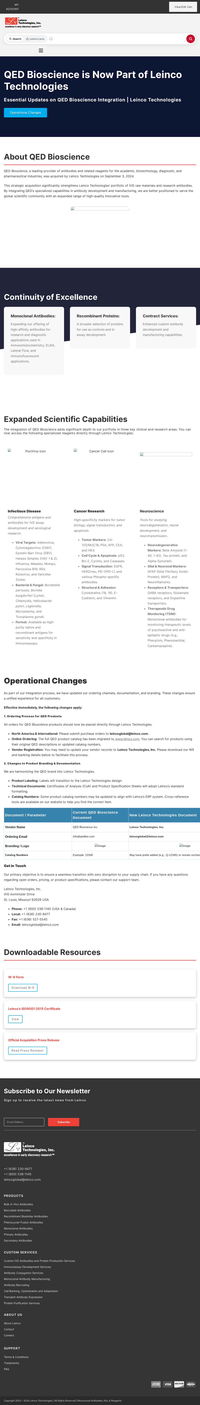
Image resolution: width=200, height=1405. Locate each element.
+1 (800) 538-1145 (17, 1174)
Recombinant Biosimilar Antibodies (26, 1216)
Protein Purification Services (22, 1303)
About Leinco (12, 1323)
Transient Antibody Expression (23, 1297)
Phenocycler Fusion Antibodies (23, 1222)
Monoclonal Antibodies (18, 1228)
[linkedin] (17, 1161)
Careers (9, 1335)
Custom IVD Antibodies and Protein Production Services (39, 1260)
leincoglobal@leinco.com (22, 1179)
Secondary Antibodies (18, 1240)
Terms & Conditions (16, 1357)
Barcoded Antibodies (17, 1210)
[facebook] (5, 1161)
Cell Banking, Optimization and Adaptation (31, 1291)
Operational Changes (25, 112)
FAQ (6, 1369)
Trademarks (11, 1363)
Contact (9, 1329)
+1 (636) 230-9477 (18, 1169)
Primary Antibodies (16, 1234)
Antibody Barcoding (16, 1285)
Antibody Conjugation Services (23, 1273)
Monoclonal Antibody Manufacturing (27, 1279)
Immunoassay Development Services (27, 1266)
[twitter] (11, 1161)
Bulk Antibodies (18, 1204)
